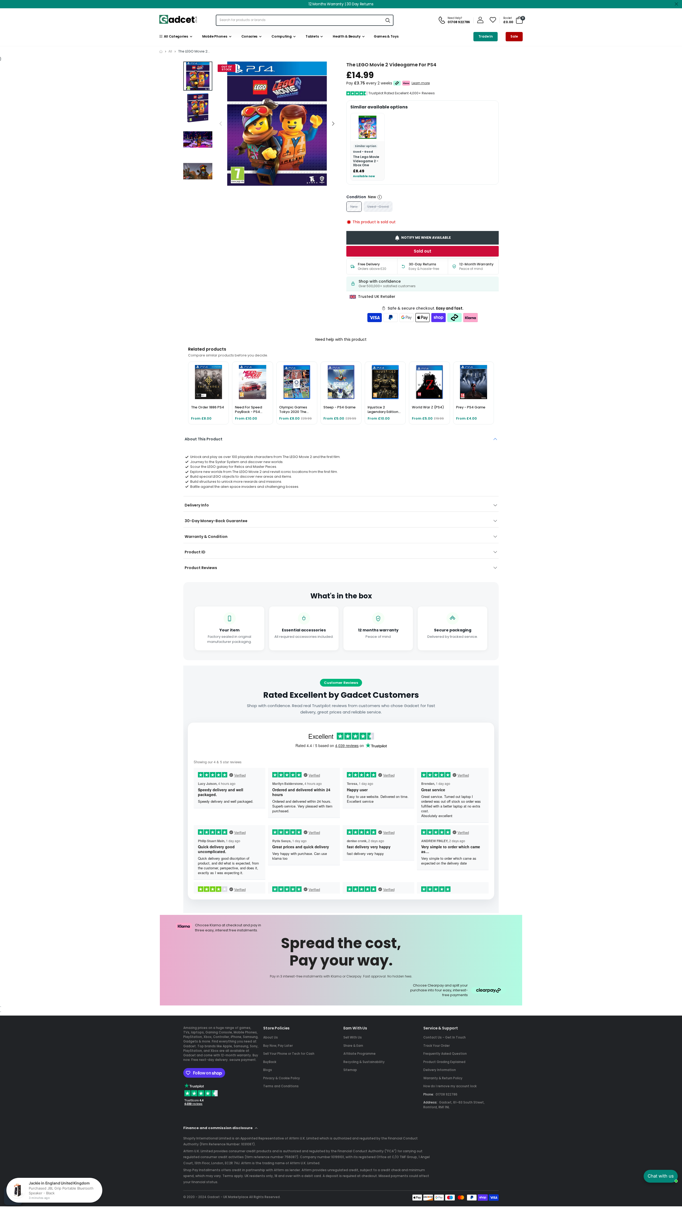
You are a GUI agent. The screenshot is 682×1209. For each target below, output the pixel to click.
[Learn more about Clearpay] (397, 83)
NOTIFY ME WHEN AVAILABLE (426, 237)
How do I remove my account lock (450, 1086)
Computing (281, 36)
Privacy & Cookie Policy (281, 1078)
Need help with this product (341, 339)
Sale (514, 36)
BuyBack (269, 1062)
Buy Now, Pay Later (278, 1046)
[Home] (161, 51)
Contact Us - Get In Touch (444, 1037)
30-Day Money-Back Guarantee (216, 521)
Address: (430, 1102)
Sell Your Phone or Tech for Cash (288, 1054)
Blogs (267, 1070)
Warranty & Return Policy (442, 1078)
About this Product (203, 439)
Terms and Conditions (281, 1086)
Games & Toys (385, 36)
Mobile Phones (214, 36)
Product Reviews (201, 567)
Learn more (421, 83)
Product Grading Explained (444, 1062)
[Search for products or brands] (387, 20)
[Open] (13, 1196)
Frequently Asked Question (445, 1054)
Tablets (311, 36)
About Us (270, 1037)
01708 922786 (446, 1094)
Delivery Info (197, 505)
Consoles (248, 36)
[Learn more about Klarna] (406, 83)
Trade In (485, 36)
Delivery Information (439, 1070)
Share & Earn (353, 1046)
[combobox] (299, 20)
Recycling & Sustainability (364, 1062)
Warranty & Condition (206, 536)
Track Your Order (436, 1046)
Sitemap (350, 1070)
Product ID (195, 552)
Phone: (428, 1094)
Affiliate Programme (359, 1054)
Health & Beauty (345, 36)
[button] (332, 124)
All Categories (175, 36)
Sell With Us (352, 1037)
